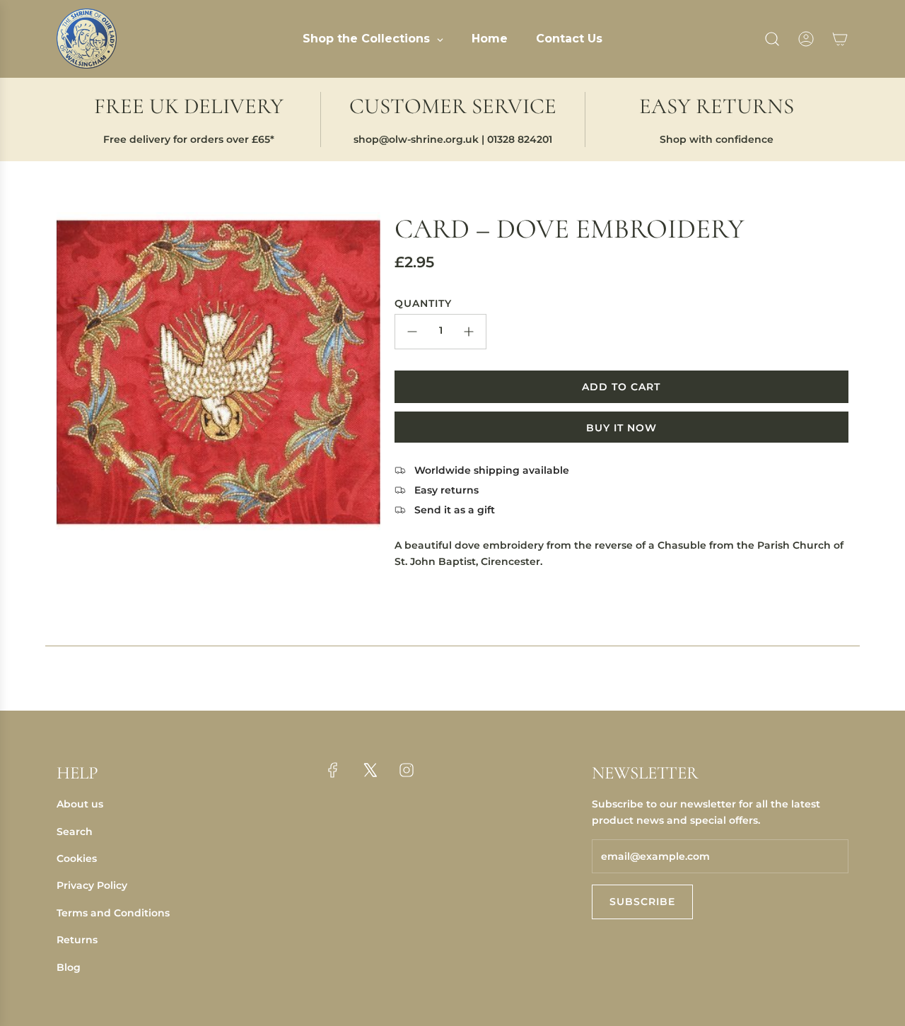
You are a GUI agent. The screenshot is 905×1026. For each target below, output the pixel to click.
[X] (370, 770)
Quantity (423, 303)
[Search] (772, 39)
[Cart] (840, 39)
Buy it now (621, 427)
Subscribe (642, 901)
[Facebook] (333, 770)
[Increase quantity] (469, 332)
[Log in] (806, 39)
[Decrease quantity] (412, 332)
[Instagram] (407, 770)
